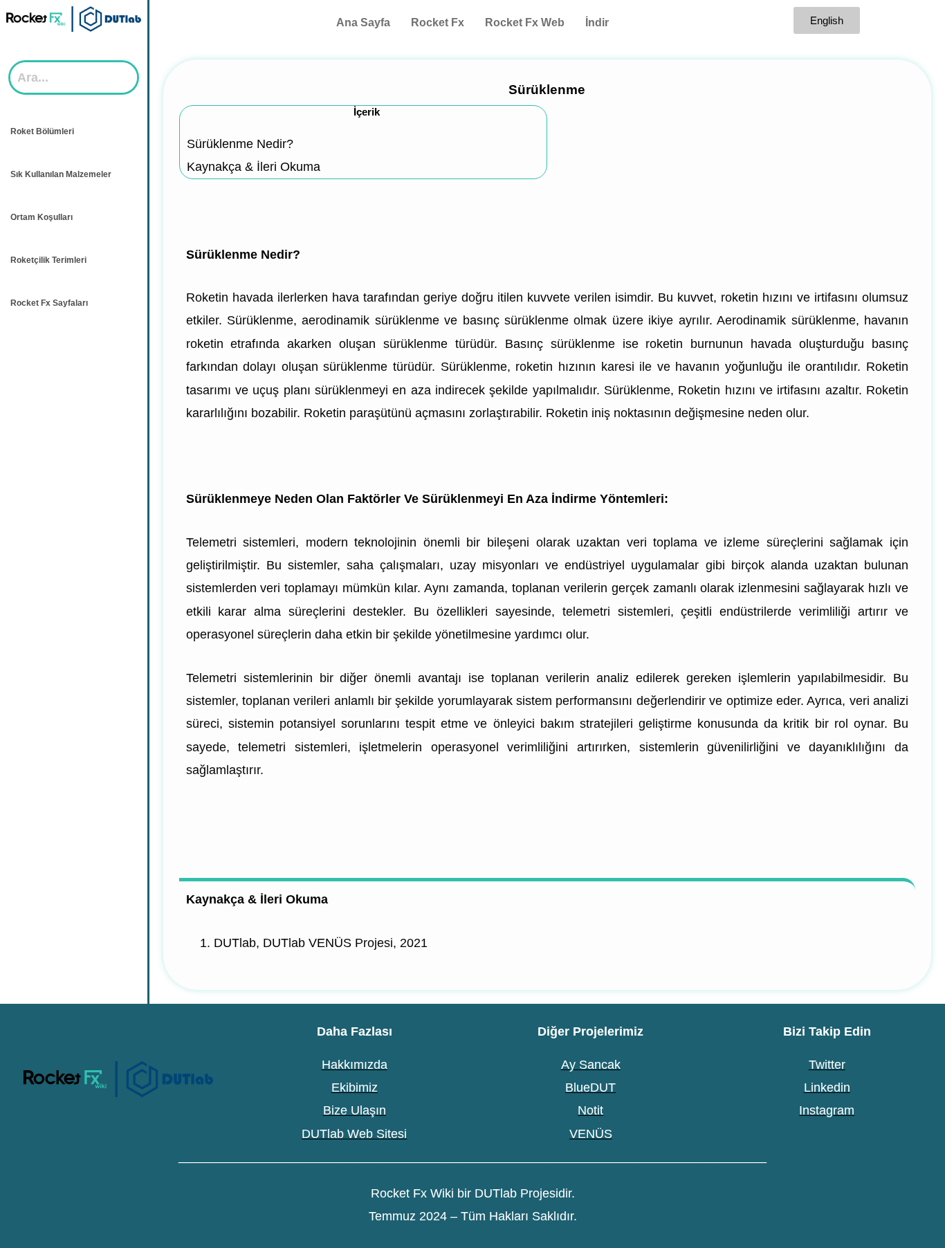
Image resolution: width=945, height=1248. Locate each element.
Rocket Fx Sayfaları (49, 303)
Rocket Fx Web (525, 22)
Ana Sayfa (363, 22)
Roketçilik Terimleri (48, 260)
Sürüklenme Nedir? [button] (243, 254)
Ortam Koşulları (41, 217)
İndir (597, 22)
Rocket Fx (437, 22)
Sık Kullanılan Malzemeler (60, 174)
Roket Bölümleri (42, 131)
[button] (73, 131)
